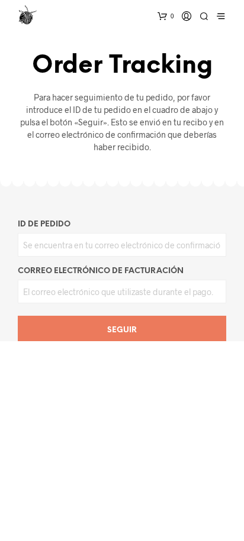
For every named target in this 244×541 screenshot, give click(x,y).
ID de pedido (44, 224)
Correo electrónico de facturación (101, 271)
